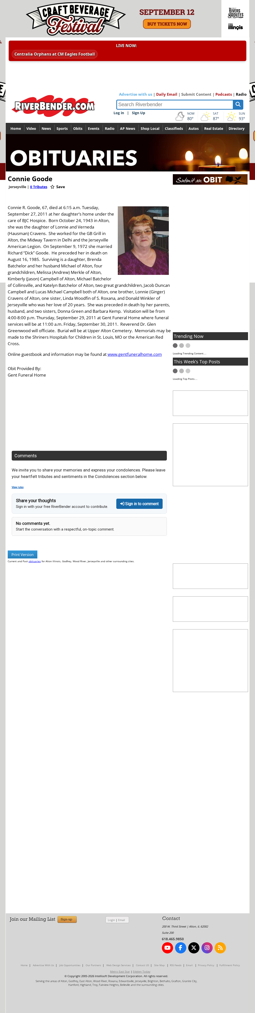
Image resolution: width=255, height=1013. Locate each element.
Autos (194, 128)
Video (31, 128)
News (46, 128)
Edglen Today (141, 971)
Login (111, 920)
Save (60, 186)
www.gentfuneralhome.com (135, 354)
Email (121, 920)
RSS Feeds (176, 965)
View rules (18, 487)
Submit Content (196, 94)
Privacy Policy (206, 965)
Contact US (142, 965)
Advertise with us (135, 94)
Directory (237, 128)
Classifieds (174, 128)
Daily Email (166, 94)
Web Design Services (118, 965)
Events (93, 128)
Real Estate (213, 128)
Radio (241, 94)
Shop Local (150, 128)
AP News (127, 128)
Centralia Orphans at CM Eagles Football (54, 54)
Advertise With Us (43, 965)
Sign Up (138, 112)
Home (15, 128)
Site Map (159, 965)
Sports (62, 128)
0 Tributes (38, 186)
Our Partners (93, 965)
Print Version (22, 554)
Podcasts (223, 94)
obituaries (35, 561)
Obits (77, 128)
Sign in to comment (141, 503)
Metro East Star (120, 971)
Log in (119, 112)
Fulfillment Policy (229, 965)
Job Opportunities (69, 965)
